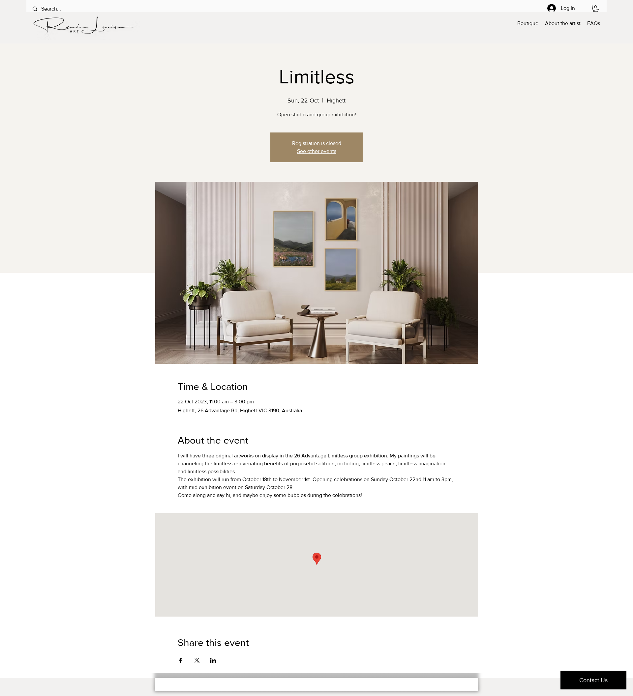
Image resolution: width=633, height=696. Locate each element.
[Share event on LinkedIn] (213, 660)
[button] (596, 9)
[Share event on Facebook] (181, 660)
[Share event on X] (197, 660)
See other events (316, 151)
